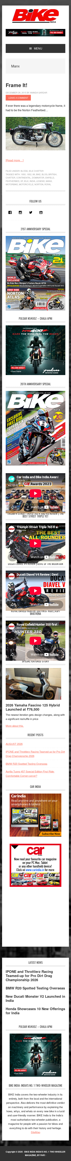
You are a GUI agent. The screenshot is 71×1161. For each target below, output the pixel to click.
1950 (23, 174)
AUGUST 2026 (14, 744)
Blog (44, 174)
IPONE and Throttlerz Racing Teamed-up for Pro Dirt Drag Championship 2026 (29, 975)
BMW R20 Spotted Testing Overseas (26, 763)
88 (34, 174)
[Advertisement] (31, 915)
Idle (26, 181)
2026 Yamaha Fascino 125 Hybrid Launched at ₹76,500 (33, 707)
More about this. (15, 726)
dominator (38, 177)
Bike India (35, 16)
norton (38, 184)
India (32, 181)
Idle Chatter (36, 170)
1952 (29, 174)
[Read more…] (14, 160)
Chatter (10, 177)
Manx (49, 181)
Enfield (49, 177)
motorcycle (26, 184)
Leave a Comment (18, 97)
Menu (38, 48)
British (52, 174)
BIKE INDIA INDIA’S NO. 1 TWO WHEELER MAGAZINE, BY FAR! (44, 1153)
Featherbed (12, 181)
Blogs (24, 170)
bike (38, 174)
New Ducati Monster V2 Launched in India (35, 998)
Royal (47, 184)
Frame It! (16, 85)
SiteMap (35, 1132)
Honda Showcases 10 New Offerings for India (35, 1010)
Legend (40, 181)
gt (22, 181)
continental (23, 177)
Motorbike (12, 184)
